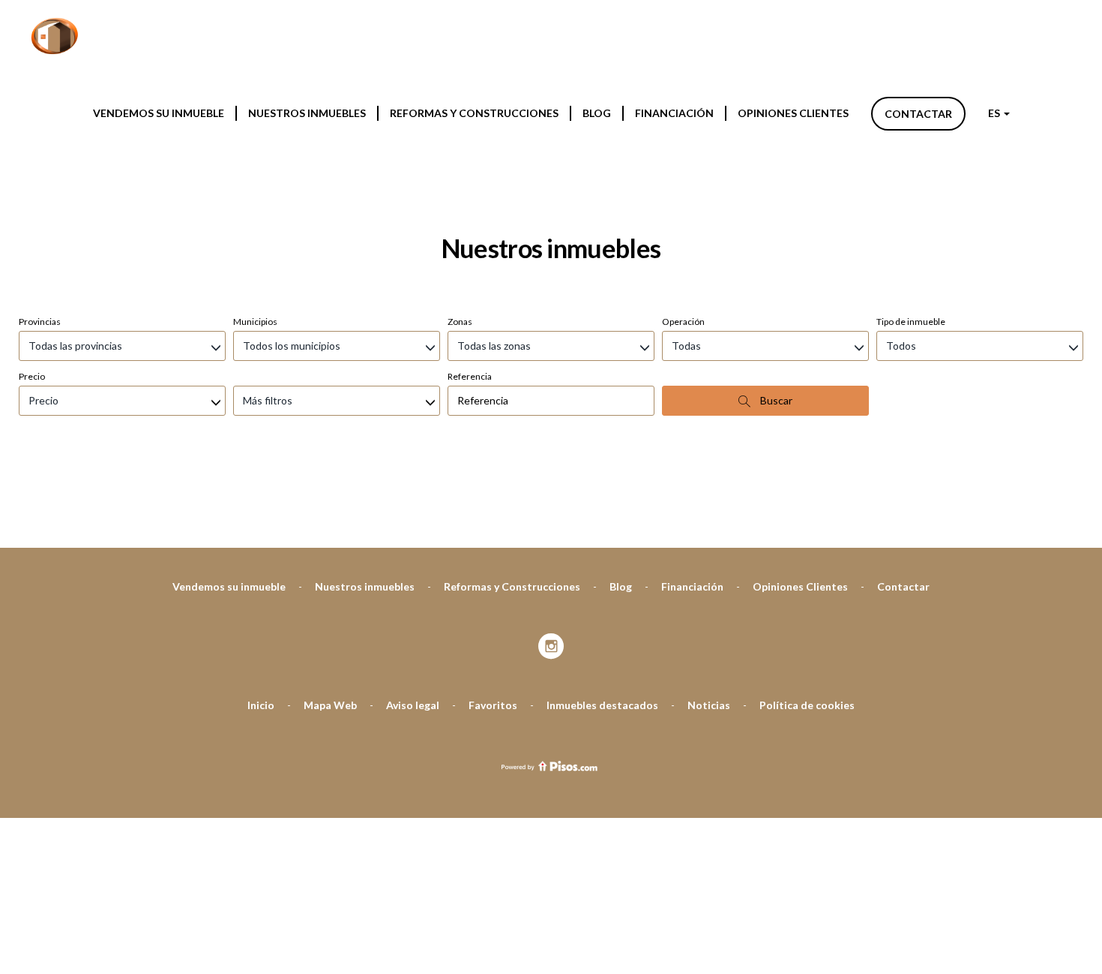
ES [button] (995, 113)
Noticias (708, 705)
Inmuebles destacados (602, 705)
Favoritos (493, 705)
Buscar (775, 400)
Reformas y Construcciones (474, 113)
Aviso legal (412, 705)
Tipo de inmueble (910, 321)
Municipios (255, 321)
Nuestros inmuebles (307, 113)
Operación (683, 321)
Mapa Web (330, 705)
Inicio (260, 705)
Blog (596, 113)
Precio (32, 376)
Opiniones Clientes (793, 113)
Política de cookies (807, 705)
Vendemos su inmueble (158, 113)
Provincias (40, 321)
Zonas (460, 321)
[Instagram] (551, 647)
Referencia (470, 376)
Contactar (918, 113)
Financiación (674, 113)
